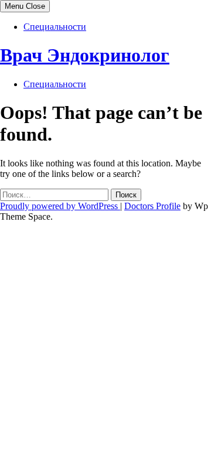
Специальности (54, 27)
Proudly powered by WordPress (60, 206)
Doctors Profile (152, 206)
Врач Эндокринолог (84, 55)
